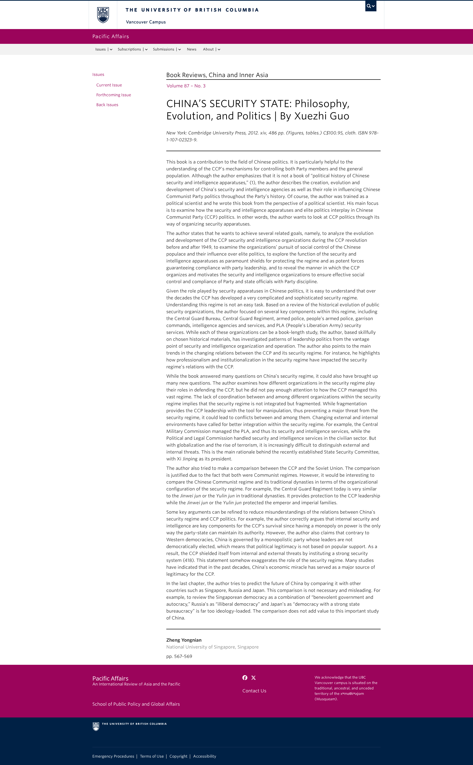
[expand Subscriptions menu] (146, 49)
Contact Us (254, 690)
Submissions (163, 49)
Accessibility (204, 756)
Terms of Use (152, 756)
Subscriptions (129, 49)
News (191, 49)
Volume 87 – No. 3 (186, 85)
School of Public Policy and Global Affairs (136, 704)
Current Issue (109, 85)
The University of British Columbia (103, 15)
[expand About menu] (219, 49)
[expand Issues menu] (111, 49)
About (208, 49)
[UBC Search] (370, 6)
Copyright (178, 756)
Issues (100, 49)
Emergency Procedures (113, 756)
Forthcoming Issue (113, 95)
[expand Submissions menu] (179, 49)
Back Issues (107, 104)
